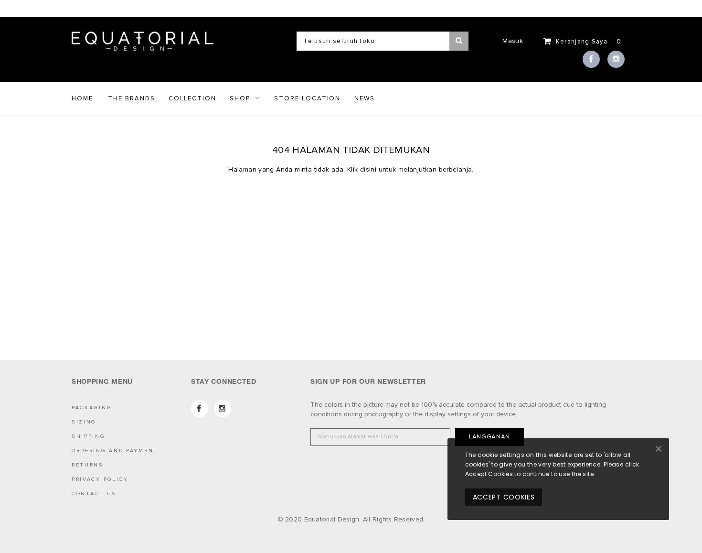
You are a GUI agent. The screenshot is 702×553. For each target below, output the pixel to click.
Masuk (512, 41)
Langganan (489, 437)
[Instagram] (616, 59)
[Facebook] (591, 59)
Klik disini (363, 169)
